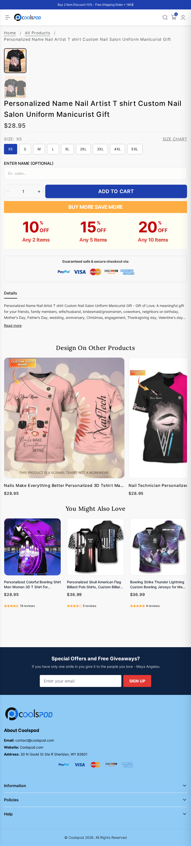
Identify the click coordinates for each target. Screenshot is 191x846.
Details (10, 293)
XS (10, 149)
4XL (117, 149)
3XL (100, 149)
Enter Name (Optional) (28, 163)
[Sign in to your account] (183, 17)
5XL (134, 149)
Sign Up (137, 680)
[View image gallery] (178, 39)
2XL (83, 149)
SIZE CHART (175, 138)
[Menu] (7, 17)
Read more (13, 325)
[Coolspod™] (29, 714)
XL (67, 149)
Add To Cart (116, 191)
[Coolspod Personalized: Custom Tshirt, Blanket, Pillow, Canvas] (27, 17)
